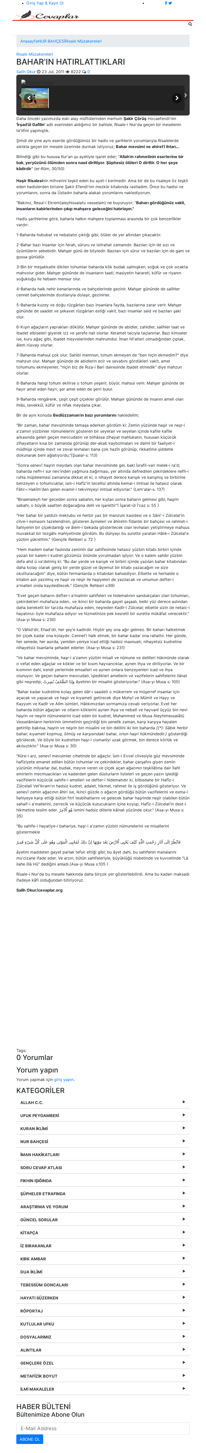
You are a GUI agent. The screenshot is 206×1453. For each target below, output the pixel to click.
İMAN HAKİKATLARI (39, 1154)
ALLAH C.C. (31, 1102)
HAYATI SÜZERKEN (39, 1297)
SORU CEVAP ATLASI (41, 1167)
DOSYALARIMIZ (36, 1337)
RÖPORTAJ (31, 1310)
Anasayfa (29, 41)
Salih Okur (26, 71)
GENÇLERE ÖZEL (37, 1363)
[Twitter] (170, 3)
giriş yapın (64, 1079)
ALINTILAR (30, 1350)
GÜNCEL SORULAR (39, 1219)
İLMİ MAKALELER (37, 1389)
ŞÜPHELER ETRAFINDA (43, 1193)
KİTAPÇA (29, 1232)
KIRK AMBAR (33, 1258)
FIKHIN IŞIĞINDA (36, 1180)
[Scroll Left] (29, 98)
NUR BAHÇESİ (51, 41)
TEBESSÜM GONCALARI (44, 1284)
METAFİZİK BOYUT (39, 1376)
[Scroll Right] (177, 98)
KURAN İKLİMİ (34, 1128)
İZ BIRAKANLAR (36, 1245)
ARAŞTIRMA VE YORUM (44, 1206)
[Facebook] (166, 3)
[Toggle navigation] (26, 28)
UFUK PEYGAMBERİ (39, 1115)
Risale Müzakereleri (83, 41)
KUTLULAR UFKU (37, 1323)
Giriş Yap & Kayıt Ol (45, 3)
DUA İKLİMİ (31, 1271)
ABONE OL (30, 1439)
